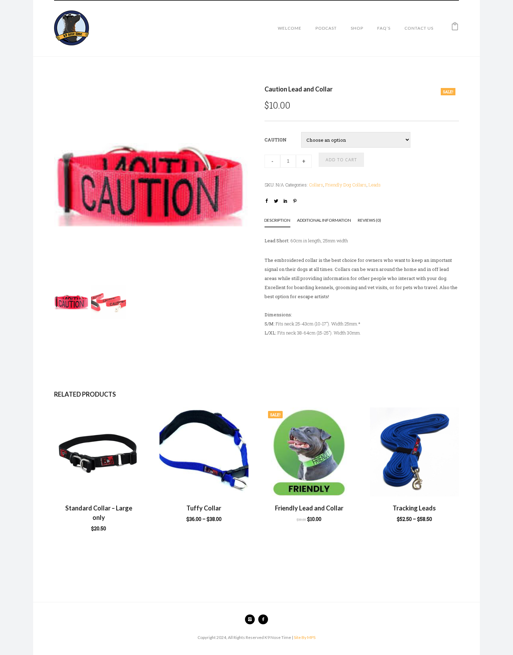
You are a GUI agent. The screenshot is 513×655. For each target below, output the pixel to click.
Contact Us (418, 28)
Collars (316, 185)
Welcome (290, 28)
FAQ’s (384, 28)
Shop (357, 28)
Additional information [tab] (324, 220)
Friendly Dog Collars (345, 185)
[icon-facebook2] (263, 619)
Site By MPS (304, 637)
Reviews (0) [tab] (369, 220)
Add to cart (341, 160)
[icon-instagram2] (251, 619)
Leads (375, 185)
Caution (276, 140)
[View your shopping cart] (455, 28)
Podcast (326, 28)
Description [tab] (277, 220)
